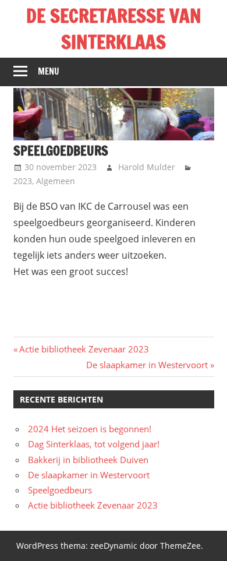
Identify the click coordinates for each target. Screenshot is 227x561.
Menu (48, 71)
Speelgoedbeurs (60, 490)
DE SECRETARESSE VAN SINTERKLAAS (113, 28)
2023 (22, 180)
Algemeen (55, 180)
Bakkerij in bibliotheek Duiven (88, 459)
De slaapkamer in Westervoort (147, 365)
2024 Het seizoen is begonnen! (89, 429)
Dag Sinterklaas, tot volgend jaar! (93, 444)
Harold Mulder (146, 166)
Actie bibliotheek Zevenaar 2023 (84, 349)
